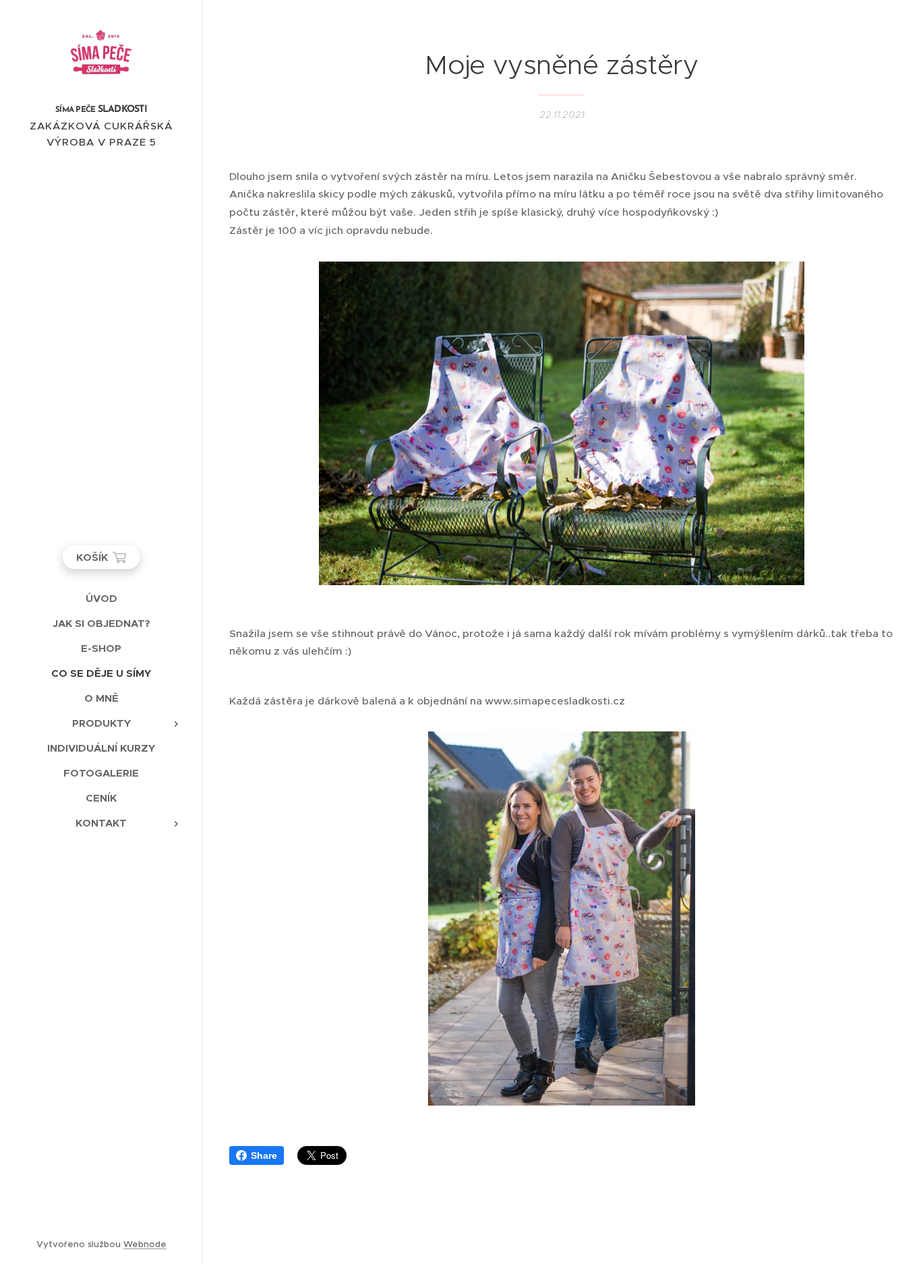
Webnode (145, 1244)
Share (264, 1155)
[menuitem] (101, 598)
